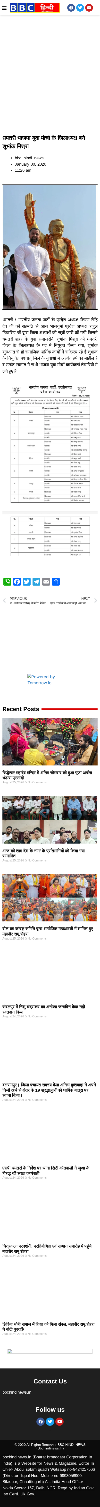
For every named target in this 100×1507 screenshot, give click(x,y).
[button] (4, 8)
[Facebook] (71, 8)
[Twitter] (80, 8)
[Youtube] (89, 8)
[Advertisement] (50, 74)
